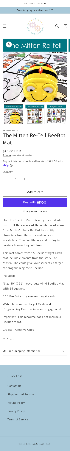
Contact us (14, 385)
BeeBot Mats (31, 444)
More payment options (35, 211)
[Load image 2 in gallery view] (35, 114)
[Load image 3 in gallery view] (56, 114)
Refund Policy (16, 402)
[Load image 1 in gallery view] (13, 114)
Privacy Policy (16, 411)
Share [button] (10, 339)
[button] (5, 26)
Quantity (8, 171)
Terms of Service (17, 419)
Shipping (7, 155)
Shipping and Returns (20, 394)
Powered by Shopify (44, 444)
